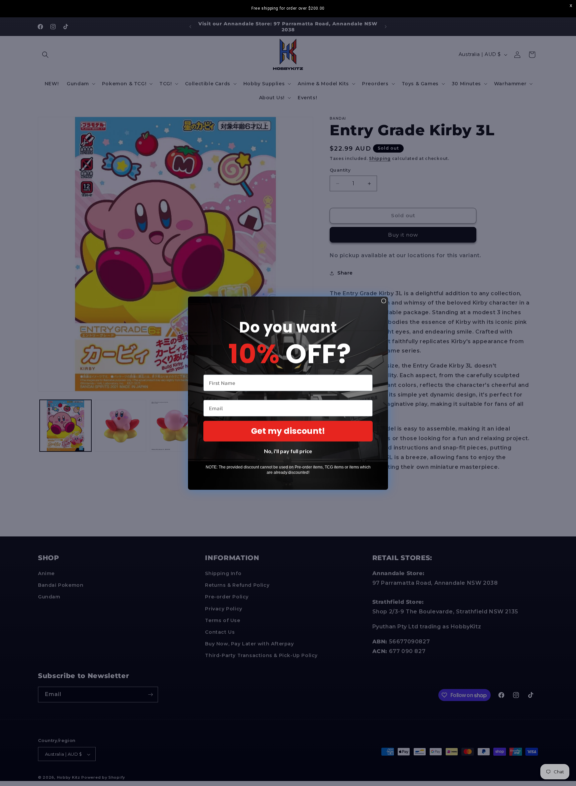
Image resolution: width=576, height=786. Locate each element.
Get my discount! (288, 431)
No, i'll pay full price (288, 451)
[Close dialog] (383, 301)
